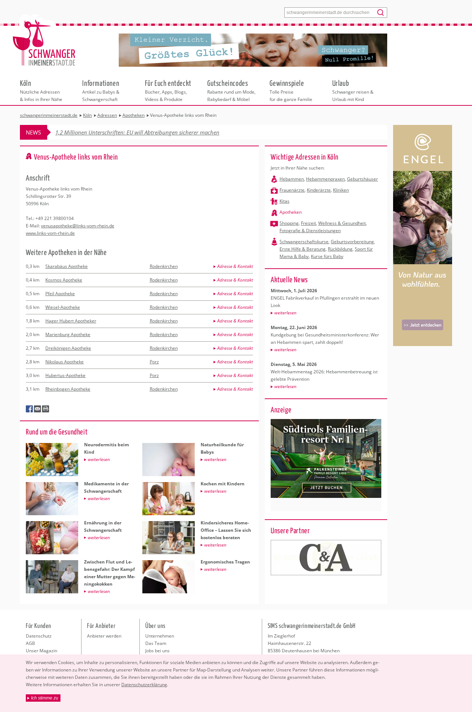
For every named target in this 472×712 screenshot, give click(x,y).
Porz (154, 362)
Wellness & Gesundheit (342, 223)
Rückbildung (340, 249)
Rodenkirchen (164, 266)
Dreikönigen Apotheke (68, 348)
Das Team (155, 643)
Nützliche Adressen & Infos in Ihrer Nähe (41, 90)
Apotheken (291, 212)
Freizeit (308, 223)
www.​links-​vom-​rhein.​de (50, 233)
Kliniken (341, 190)
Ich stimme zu (44, 698)
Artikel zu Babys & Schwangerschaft (100, 90)
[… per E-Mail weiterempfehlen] (37, 409)
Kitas (284, 201)
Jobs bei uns (157, 651)
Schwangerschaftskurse (304, 241)
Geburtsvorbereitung (352, 241)
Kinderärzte (319, 190)
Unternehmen (159, 636)
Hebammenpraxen (325, 179)
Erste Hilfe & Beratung (303, 249)
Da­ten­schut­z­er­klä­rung (144, 684)
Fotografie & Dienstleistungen (310, 230)
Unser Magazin (41, 651)
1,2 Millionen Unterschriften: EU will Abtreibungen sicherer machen (137, 132)
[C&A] (326, 557)
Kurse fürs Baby (327, 256)
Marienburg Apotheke (67, 334)
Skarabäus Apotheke (66, 266)
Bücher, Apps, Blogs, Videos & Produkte (168, 90)
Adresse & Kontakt (235, 266)
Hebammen (292, 179)
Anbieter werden (104, 636)
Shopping (289, 223)
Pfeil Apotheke (60, 293)
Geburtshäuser (362, 179)
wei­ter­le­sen (285, 313)
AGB (30, 643)
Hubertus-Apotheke (65, 375)
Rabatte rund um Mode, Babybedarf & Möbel (231, 90)
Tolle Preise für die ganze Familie (291, 90)
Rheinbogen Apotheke (67, 389)
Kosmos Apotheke (63, 280)
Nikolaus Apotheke (64, 362)
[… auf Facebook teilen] (29, 409)
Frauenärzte (292, 190)
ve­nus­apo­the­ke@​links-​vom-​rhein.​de (77, 226)
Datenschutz (39, 636)
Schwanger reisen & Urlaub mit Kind (353, 90)
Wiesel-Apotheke (62, 307)
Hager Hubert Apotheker (70, 321)
